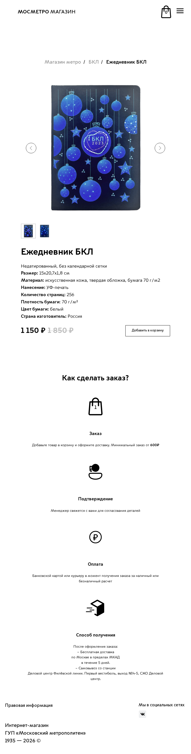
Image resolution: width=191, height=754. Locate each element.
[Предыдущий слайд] (31, 148)
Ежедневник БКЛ (126, 62)
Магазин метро (63, 62)
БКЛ (94, 62)
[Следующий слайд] (160, 148)
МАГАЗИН (47, 11)
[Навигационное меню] (180, 10)
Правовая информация (29, 705)
